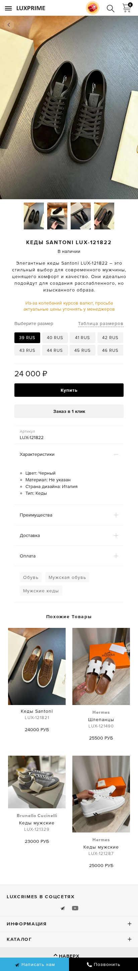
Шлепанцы (101, 719)
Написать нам (37, 964)
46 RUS (110, 350)
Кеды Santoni (37, 714)
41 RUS (82, 337)
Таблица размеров (101, 323)
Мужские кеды (41, 590)
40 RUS (55, 337)
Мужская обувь (67, 577)
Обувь (31, 577)
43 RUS (27, 350)
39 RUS (27, 337)
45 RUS (82, 350)
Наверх (69, 956)
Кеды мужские (37, 822)
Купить (69, 390)
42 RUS (110, 337)
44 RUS (55, 350)
